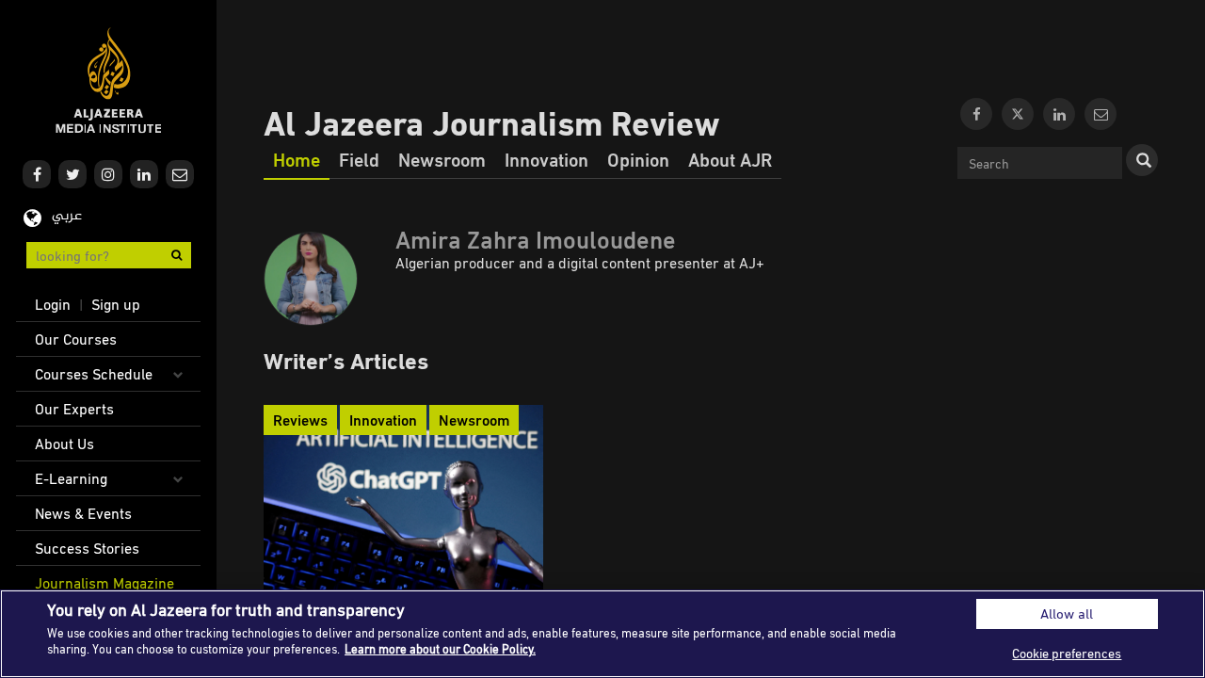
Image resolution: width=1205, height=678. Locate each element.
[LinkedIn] (1059, 113)
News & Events (83, 513)
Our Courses (76, 339)
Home (296, 159)
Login (53, 304)
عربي (67, 216)
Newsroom (442, 159)
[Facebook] (976, 113)
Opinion (638, 159)
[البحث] (1142, 160)
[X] (1018, 113)
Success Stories (87, 548)
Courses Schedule (94, 373)
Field (359, 159)
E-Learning (71, 478)
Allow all (1066, 613)
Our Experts (74, 408)
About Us (64, 443)
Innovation (546, 159)
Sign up (115, 304)
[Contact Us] (1100, 113)
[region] (602, 633)
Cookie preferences (1066, 653)
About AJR (730, 159)
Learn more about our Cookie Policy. (440, 648)
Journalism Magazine (104, 582)
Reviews (300, 420)
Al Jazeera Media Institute (109, 80)
